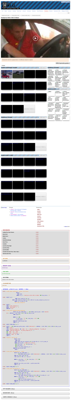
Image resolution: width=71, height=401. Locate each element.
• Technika (3, 65)
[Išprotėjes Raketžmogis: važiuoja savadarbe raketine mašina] (51, 79)
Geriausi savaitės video (26, 15)
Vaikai (38, 209)
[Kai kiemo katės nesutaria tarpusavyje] (51, 117)
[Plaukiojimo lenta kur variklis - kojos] (66, 105)
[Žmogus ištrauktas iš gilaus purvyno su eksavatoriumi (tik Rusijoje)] (66, 73)
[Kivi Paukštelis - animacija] (51, 99)
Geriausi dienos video (15, 15)
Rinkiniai (39, 224)
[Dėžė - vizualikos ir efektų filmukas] (66, 99)
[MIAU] (49, 92)
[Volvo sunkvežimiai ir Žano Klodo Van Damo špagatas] (58, 72)
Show (13, 389)
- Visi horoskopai (16, 214)
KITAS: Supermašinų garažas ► (63, 63)
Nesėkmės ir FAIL (40, 226)
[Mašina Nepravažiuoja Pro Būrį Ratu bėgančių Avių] (51, 72)
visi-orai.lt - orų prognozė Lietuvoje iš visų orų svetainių (59, 0)
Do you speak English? (65, 2)
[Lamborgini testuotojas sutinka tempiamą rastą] (66, 78)
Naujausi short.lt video (5, 15)
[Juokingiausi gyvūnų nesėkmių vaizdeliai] (66, 111)
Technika (39, 222)
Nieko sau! (39, 214)
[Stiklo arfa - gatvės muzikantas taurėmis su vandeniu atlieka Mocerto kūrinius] (58, 120)
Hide (27, 289)
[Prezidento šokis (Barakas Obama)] (51, 105)
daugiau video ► (43, 67)
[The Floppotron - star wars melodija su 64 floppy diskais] (58, 79)
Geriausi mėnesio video (36, 15)
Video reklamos (40, 221)
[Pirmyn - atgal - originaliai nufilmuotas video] (66, 93)
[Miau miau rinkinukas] (51, 110)
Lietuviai (39, 216)
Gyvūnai (38, 211)
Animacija (39, 217)
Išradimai (39, 219)
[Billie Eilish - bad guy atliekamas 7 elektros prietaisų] (58, 85)
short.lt (66, 226)
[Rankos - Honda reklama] (58, 92)
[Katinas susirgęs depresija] (58, 99)
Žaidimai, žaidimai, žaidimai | (18, 215)
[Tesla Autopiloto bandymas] (51, 84)
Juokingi (39, 212)
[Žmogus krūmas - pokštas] (66, 117)
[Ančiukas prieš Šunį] (58, 110)
